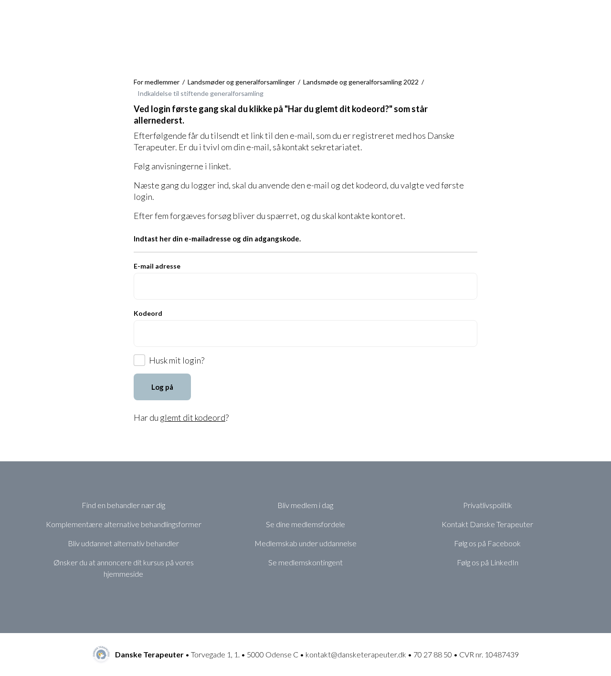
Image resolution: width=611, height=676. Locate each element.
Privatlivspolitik (487, 505)
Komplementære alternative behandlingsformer (123, 524)
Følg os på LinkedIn (487, 562)
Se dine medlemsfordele (305, 524)
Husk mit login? (176, 360)
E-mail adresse (157, 266)
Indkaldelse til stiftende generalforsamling (200, 93)
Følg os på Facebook (487, 543)
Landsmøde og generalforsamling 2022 (361, 82)
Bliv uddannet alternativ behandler (123, 543)
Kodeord (148, 313)
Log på (162, 387)
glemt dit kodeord (192, 417)
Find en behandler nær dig (123, 505)
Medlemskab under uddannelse (305, 543)
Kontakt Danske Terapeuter (487, 524)
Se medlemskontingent (305, 562)
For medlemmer (156, 82)
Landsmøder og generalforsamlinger (241, 82)
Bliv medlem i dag (305, 505)
